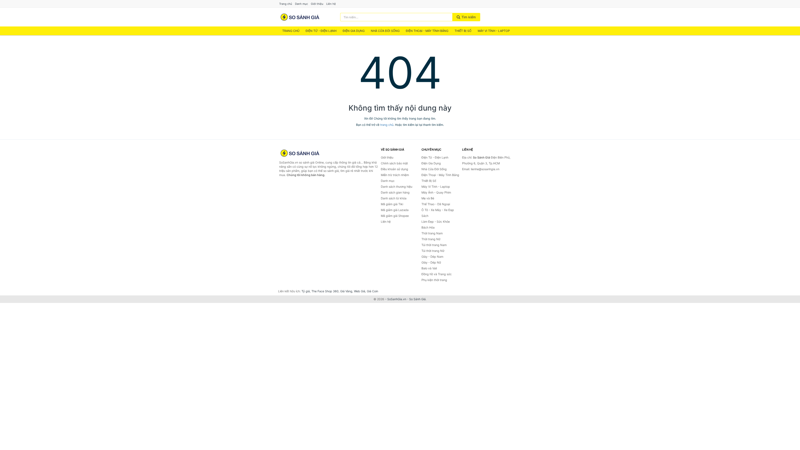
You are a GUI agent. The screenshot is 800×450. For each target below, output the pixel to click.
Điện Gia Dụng (354, 30)
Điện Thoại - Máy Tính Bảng (427, 30)
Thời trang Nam (432, 233)
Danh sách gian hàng (395, 192)
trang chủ (386, 124)
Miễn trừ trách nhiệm (395, 175)
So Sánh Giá (417, 299)
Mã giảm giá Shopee (395, 216)
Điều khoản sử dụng (394, 169)
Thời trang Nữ (430, 239)
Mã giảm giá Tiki (392, 204)
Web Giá (359, 291)
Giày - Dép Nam (432, 256)
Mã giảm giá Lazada (395, 210)
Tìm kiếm (468, 17)
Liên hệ (331, 3)
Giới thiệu (317, 3)
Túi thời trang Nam (434, 245)
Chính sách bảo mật (394, 163)
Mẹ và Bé (427, 198)
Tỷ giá (305, 291)
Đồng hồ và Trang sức (436, 274)
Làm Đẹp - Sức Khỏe (435, 221)
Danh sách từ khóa (393, 198)
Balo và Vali (429, 268)
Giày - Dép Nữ (431, 262)
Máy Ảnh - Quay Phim (436, 192)
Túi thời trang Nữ (432, 250)
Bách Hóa (428, 227)
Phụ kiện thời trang (434, 280)
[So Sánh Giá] (300, 153)
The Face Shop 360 (325, 291)
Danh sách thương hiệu (396, 186)
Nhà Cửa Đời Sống (385, 30)
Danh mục (301, 3)
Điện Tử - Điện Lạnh (321, 30)
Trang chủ (285, 3)
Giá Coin (372, 291)
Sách (424, 216)
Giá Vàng (346, 291)
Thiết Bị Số (463, 30)
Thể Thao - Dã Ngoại (435, 204)
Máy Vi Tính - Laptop (494, 30)
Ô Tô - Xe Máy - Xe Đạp (437, 210)
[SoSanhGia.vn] (300, 17)
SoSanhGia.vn (396, 299)
